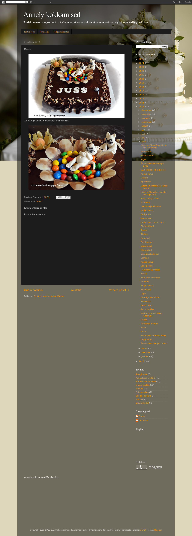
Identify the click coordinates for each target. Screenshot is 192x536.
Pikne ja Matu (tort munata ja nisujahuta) (153, 193)
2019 (141, 83)
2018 (141, 87)
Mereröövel (146, 250)
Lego (143, 293)
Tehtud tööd (29, 31)
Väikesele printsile (149, 323)
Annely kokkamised (52, 14)
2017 (141, 91)
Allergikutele (141, 374)
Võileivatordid (142, 403)
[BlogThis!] (60, 197)
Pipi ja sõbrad (147, 226)
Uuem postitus (33, 290)
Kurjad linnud (147, 174)
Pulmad (139, 388)
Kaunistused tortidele (146, 381)
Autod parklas (147, 309)
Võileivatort (146, 151)
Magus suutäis (143, 385)
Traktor (144, 230)
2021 (141, 75)
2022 (141, 71)
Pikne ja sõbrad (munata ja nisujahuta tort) (153, 146)
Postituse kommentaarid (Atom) (49, 296)
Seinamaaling (142, 392)
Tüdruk (144, 234)
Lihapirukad (146, 246)
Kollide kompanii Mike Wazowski (151, 314)
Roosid (144, 320)
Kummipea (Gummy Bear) (153, 335)
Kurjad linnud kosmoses (152, 222)
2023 (141, 67)
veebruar (146, 352)
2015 (141, 99)
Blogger (158, 530)
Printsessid (146, 301)
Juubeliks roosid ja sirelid (153, 170)
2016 (141, 95)
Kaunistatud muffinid (145, 378)
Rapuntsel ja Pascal (150, 270)
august (144, 126)
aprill (144, 142)
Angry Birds (146, 339)
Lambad (145, 258)
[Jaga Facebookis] (66, 197)
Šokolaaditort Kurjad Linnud (154, 343)
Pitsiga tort (146, 214)
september (146, 122)
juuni (144, 134)
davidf (143, 530)
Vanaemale (146, 218)
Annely (142, 416)
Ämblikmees (146, 242)
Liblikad (144, 178)
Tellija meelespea (61, 31)
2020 (141, 79)
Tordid (38, 201)
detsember (146, 110)
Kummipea (146, 289)
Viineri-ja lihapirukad (150, 297)
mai (143, 138)
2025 (141, 59)
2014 (141, 103)
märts (144, 348)
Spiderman (146, 182)
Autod (143, 331)
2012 (141, 361)
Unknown (143, 420)
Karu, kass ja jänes (150, 198)
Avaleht (76, 290)
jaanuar (145, 356)
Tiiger (143, 159)
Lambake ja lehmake (151, 206)
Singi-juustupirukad (150, 254)
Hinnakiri (44, 31)
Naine (143, 328)
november (146, 114)
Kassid (144, 274)
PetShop (145, 281)
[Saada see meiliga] (57, 197)
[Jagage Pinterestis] (69, 197)
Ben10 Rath (146, 305)
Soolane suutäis (143, 396)
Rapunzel (145, 238)
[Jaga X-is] (63, 197)
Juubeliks (145, 202)
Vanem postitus (119, 290)
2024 (141, 63)
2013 (141, 106)
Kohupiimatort (147, 155)
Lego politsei (147, 266)
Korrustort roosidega (150, 278)
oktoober (145, 118)
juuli (143, 130)
